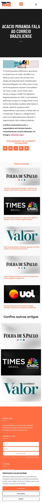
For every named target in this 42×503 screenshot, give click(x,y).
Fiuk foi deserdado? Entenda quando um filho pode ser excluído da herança (21, 248)
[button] (21, 4)
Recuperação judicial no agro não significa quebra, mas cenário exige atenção (21, 218)
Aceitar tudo (21, 488)
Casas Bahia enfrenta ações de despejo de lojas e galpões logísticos (21, 277)
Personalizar (21, 493)
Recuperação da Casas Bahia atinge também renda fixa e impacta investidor (20, 307)
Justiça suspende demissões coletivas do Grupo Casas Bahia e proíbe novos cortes (20, 189)
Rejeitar (21, 499)
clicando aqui (17, 135)
